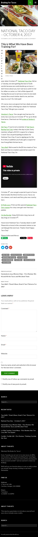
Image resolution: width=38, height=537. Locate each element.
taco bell (18, 260)
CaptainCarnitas (17, 38)
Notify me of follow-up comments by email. (18, 379)
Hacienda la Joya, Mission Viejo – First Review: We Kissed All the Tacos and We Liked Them (18, 274)
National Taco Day (24, 81)
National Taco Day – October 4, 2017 (13, 421)
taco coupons (29, 260)
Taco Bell (4, 147)
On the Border (6, 215)
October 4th (22, 257)
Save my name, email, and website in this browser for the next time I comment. (18, 366)
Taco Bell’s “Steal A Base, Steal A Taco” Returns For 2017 (19, 284)
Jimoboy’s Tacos (7, 114)
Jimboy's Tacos (29, 255)
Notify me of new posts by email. (14, 384)
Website (4, 353)
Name (4, 336)
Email (3, 345)
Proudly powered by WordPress (10, 534)
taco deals (6, 262)
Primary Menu (35, 2)
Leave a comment (30, 38)
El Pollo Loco (5, 205)
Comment (5, 308)
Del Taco (4, 127)
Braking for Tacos (8, 2)
